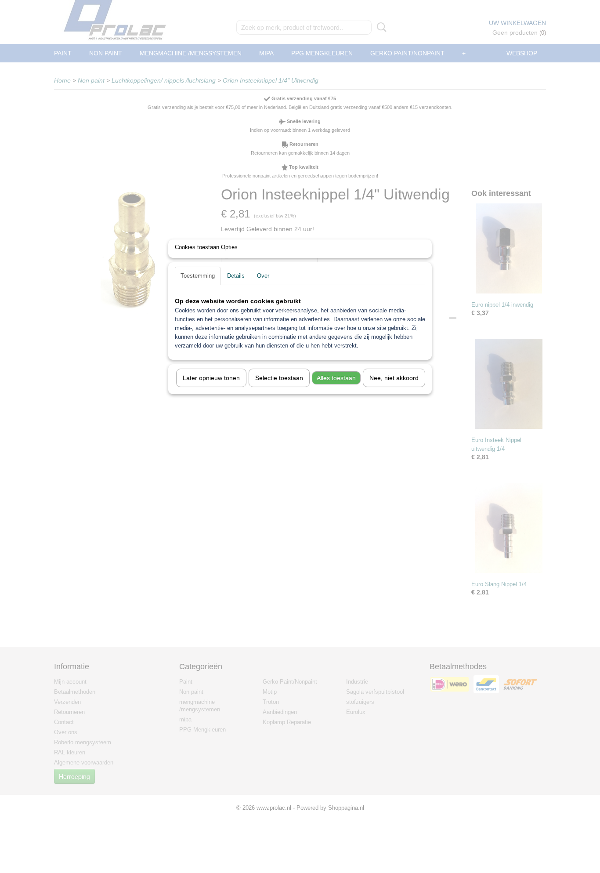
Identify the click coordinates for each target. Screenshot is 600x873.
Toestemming (198, 275)
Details (236, 275)
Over (263, 275)
